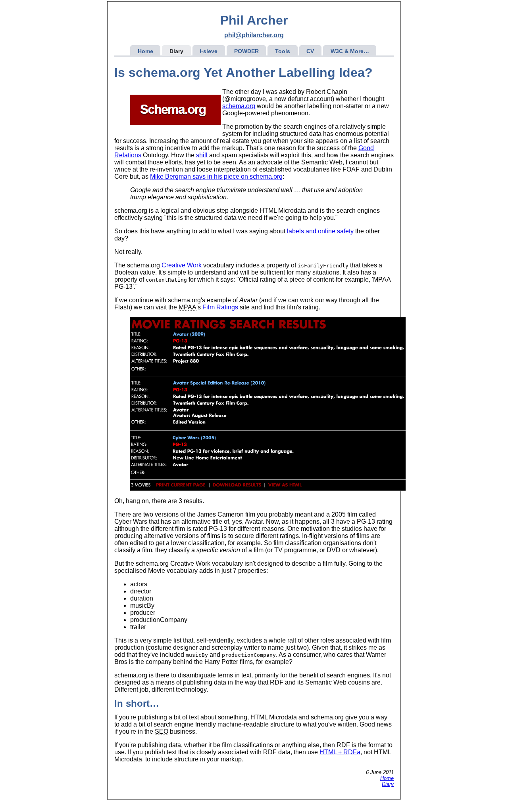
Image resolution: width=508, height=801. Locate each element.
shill (202, 155)
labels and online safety (320, 231)
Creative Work (182, 265)
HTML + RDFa (339, 752)
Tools (282, 51)
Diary (176, 51)
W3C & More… (350, 51)
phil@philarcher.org (254, 35)
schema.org (238, 106)
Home (145, 51)
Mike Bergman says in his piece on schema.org (216, 176)
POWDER (246, 51)
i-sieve (208, 51)
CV (310, 51)
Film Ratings (220, 307)
